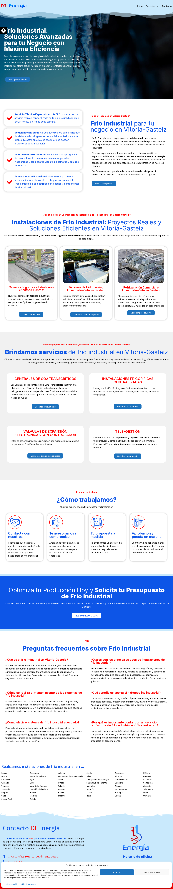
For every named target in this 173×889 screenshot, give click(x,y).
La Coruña (147, 779)
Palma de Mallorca (38, 776)
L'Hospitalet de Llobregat (97, 779)
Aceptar (117, 872)
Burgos (61, 789)
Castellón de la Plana (39, 789)
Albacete (147, 786)
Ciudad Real (6, 799)
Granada (5, 782)
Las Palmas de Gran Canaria (70, 776)
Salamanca (148, 789)
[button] (3, 30)
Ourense (147, 795)
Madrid (4, 773)
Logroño (5, 792)
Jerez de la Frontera (38, 786)
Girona (118, 795)
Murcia (4, 776)
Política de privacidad (28, 884)
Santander (5, 789)
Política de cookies (11, 884)
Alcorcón (90, 789)
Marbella (33, 795)
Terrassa (5, 786)
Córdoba (147, 776)
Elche (32, 782)
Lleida (89, 792)
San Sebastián (121, 789)
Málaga (146, 773)
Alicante (118, 776)
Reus (88, 795)
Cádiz (3, 795)
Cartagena (148, 782)
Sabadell (61, 786)
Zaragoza (119, 773)
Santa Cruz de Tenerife (96, 782)
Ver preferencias (152, 872)
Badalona (119, 782)
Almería (118, 786)
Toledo (33, 799)
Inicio (140, 6)
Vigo (32, 779)
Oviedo (61, 782)
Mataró (61, 795)
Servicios (150, 6)
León (145, 792)
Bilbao (89, 776)
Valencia (61, 773)
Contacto (167, 6)
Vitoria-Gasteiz (121, 779)
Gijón (60, 779)
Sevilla (89, 773)
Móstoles (90, 786)
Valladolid (5, 779)
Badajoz (62, 792)
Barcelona (34, 773)
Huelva (33, 792)
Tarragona (119, 792)
